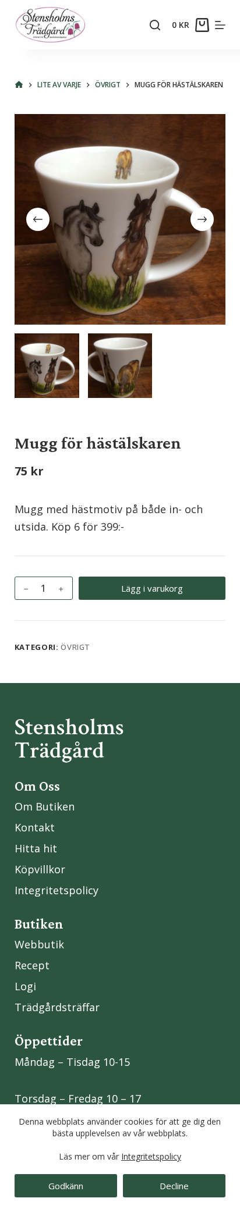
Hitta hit (36, 848)
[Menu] (220, 25)
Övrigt (75, 647)
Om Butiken (45, 806)
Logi (25, 986)
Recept (32, 965)
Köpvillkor (40, 869)
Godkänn (65, 1186)
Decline (174, 1186)
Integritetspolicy (151, 1156)
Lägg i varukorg (152, 588)
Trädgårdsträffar (57, 1007)
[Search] (155, 25)
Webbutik (39, 944)
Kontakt (35, 827)
